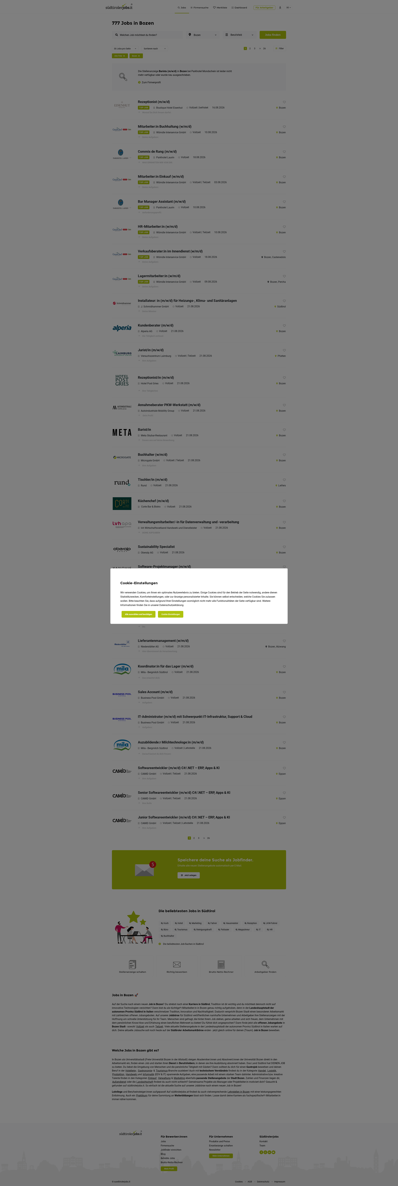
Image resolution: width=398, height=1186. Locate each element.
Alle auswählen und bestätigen (138, 614)
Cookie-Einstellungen (170, 614)
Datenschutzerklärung (171, 605)
